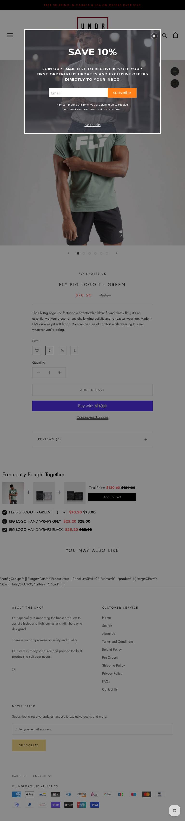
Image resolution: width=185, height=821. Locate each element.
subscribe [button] (122, 92)
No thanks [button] (93, 124)
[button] (154, 36)
